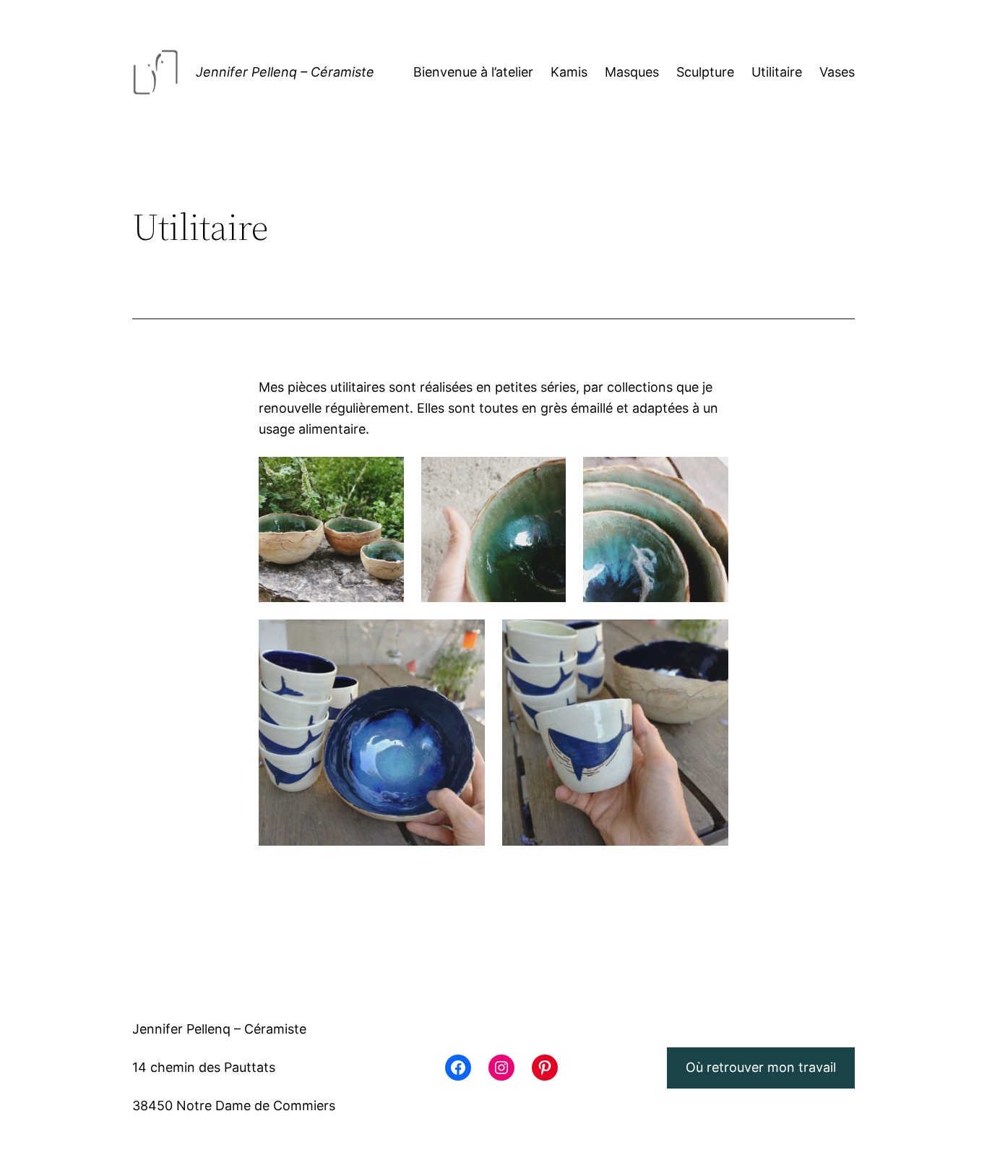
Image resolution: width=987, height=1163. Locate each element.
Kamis (569, 72)
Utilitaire (776, 72)
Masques (632, 72)
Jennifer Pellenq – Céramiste (285, 72)
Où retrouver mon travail (761, 1067)
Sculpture (705, 72)
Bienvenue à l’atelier (473, 72)
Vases (837, 72)
